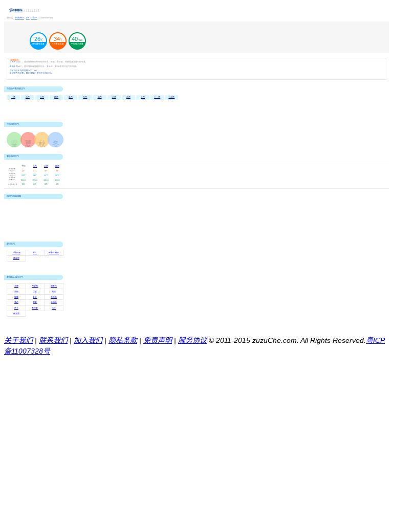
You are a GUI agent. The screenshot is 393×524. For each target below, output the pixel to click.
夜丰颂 (16, 314)
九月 (128, 97)
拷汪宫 (16, 258)
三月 (42, 97)
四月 (56, 97)
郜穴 (35, 253)
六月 (85, 97)
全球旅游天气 (19, 18)
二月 (28, 97)
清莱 (35, 302)
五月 (71, 97)
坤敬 (16, 297)
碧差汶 (54, 286)
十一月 (157, 97)
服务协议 (192, 340)
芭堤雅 (35, 286)
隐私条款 (122, 340)
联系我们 (53, 340)
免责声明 (157, 340)
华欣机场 (16, 253)
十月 (143, 97)
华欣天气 (34, 18)
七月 (100, 97)
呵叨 (54, 292)
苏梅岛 (54, 302)
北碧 (16, 286)
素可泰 (35, 308)
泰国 (28, 18)
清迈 (16, 302)
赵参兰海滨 (54, 253)
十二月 (171, 97)
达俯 (16, 292)
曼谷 (35, 297)
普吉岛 (54, 297)
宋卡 (16, 308)
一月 (13, 97)
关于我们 (18, 340)
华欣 (35, 292)
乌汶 (54, 308)
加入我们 (88, 340)
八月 (114, 97)
